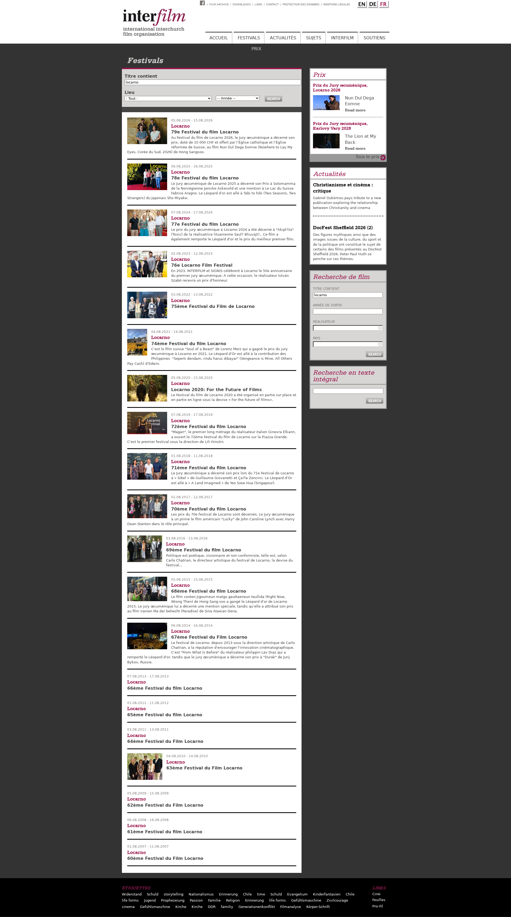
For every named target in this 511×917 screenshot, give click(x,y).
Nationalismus (201, 894)
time (261, 894)
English (361, 3)
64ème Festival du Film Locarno (165, 741)
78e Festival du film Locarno (205, 178)
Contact (272, 4)
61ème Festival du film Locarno (164, 831)
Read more (355, 110)
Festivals (249, 37)
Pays (316, 338)
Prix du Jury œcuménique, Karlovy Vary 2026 (340, 126)
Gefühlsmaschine (306, 900)
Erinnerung (228, 894)
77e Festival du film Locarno (205, 224)
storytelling (173, 894)
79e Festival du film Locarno (205, 132)
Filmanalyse (290, 907)
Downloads (242, 4)
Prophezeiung (172, 900)
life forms (130, 900)
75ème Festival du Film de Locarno (213, 306)
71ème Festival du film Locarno (208, 467)
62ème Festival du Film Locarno (165, 805)
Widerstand (132, 894)
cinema (128, 907)
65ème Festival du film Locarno (164, 714)
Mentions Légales (336, 4)
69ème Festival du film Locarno (203, 549)
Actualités (283, 37)
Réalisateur (324, 322)
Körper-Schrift (318, 907)
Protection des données (301, 4)
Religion (233, 900)
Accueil (218, 37)
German (372, 3)
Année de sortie (327, 305)
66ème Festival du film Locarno (164, 688)
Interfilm (342, 37)
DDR (212, 907)
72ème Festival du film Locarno (208, 426)
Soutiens (374, 37)
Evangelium (297, 894)
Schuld (152, 894)
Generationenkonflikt (256, 907)
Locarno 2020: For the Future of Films (216, 389)
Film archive (219, 4)
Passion (196, 900)
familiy (227, 907)
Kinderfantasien (326, 894)
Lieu (129, 92)
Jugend (150, 900)
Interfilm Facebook (203, 3)
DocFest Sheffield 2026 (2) (343, 228)
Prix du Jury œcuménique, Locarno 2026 (340, 88)
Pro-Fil (377, 906)
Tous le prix (367, 156)
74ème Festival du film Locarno (188, 343)
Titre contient (141, 76)
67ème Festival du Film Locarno (209, 637)
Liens (258, 4)
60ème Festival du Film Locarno (165, 858)
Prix (256, 48)
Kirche (180, 907)
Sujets (313, 37)
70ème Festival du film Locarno (208, 509)
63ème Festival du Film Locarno (204, 768)
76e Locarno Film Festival (201, 265)
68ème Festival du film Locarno (208, 591)
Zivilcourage (337, 900)
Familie (214, 900)
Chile (247, 894)
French (383, 3)
